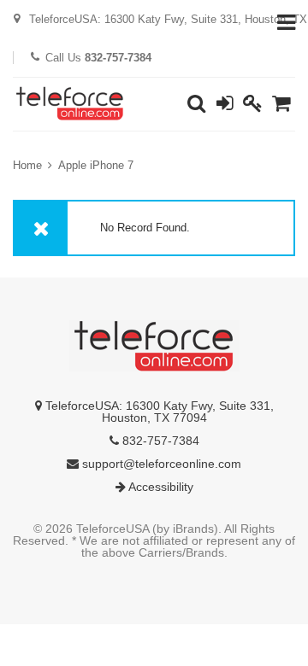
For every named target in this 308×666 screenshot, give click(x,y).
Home (27, 165)
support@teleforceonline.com (160, 463)
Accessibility (159, 487)
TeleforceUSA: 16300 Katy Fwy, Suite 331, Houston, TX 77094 (158, 411)
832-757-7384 (159, 440)
